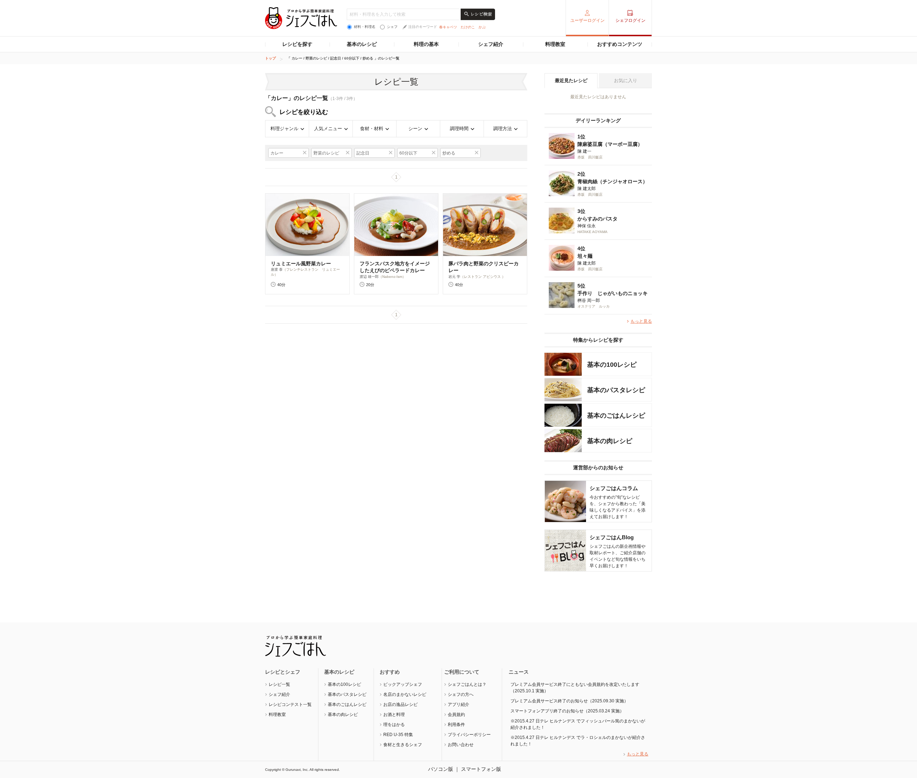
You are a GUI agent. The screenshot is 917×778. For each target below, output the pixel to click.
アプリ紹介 (458, 704)
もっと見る (641, 321)
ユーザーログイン (587, 20)
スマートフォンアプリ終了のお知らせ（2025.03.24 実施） (567, 710)
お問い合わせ (461, 744)
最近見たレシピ (571, 80)
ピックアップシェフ (402, 684)
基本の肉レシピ (343, 714)
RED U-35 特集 (398, 734)
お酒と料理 (394, 714)
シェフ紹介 (490, 44)
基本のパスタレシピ (347, 694)
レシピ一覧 (279, 684)
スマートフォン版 (481, 769)
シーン (415, 128)
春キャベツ (448, 27)
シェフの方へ (461, 694)
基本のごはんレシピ (347, 704)
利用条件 (456, 724)
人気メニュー (328, 128)
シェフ (392, 27)
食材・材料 (371, 128)
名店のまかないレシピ (404, 694)
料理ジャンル (284, 128)
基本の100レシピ (344, 684)
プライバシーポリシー (469, 734)
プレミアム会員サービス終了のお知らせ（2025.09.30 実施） (569, 700)
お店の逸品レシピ (400, 704)
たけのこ (468, 27)
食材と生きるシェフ (402, 744)
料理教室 (555, 44)
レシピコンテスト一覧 (290, 704)
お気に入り (625, 80)
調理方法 (502, 128)
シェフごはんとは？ (467, 684)
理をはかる (394, 724)
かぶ (482, 27)
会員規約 (456, 714)
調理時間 (459, 128)
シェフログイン (630, 20)
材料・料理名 (364, 27)
